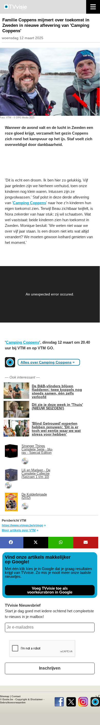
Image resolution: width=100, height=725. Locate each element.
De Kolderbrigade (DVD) (34, 496)
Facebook (59, 701)
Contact (16, 696)
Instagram (83, 701)
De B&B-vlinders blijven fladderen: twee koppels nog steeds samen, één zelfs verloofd (57, 391)
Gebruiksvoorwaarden (13, 702)
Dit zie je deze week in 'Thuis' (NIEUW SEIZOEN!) (57, 406)
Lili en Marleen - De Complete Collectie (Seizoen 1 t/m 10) (36, 473)
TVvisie (95, 701)
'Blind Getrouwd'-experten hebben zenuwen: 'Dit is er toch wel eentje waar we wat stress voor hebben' (56, 428)
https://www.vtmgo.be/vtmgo (22, 525)
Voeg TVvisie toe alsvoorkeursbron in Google (49, 590)
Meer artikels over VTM (19, 530)
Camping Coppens (29, 203)
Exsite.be (8, 699)
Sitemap (4, 696)
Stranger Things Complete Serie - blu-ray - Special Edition (37, 449)
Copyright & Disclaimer (29, 699)
